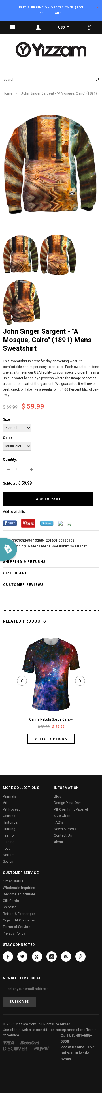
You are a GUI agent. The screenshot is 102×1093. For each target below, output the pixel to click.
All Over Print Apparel (71, 809)
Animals (9, 796)
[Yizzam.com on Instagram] (51, 956)
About (58, 842)
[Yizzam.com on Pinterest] (80, 956)
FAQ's (58, 822)
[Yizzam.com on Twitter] (22, 956)
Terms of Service (16, 927)
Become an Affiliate (19, 894)
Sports (8, 861)
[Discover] (15, 1048)
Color (7, 438)
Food (7, 848)
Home (7, 93)
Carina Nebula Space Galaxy (51, 719)
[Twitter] (47, 523)
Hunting (9, 829)
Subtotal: (10, 483)
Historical (10, 822)
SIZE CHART (15, 573)
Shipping (9, 907)
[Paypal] (41, 1048)
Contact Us (63, 835)
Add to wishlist (14, 512)
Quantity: (10, 460)
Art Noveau (12, 809)
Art (5, 803)
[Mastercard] (29, 1043)
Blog (57, 796)
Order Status (13, 881)
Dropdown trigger (38, 27)
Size (6, 419)
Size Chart (62, 816)
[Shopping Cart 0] (89, 27)
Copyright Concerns (19, 920)
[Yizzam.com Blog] (66, 956)
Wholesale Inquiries (19, 888)
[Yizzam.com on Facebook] (8, 956)
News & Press (65, 829)
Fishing (9, 842)
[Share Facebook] (10, 523)
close (98, 7)
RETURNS (36, 562)
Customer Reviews (23, 585)
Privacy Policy (14, 933)
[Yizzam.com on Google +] (37, 956)
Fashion (9, 835)
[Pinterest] (28, 523)
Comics (9, 816)
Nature (8, 855)
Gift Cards (11, 901)
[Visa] (8, 1043)
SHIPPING (12, 562)
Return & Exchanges (19, 914)
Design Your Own (68, 803)
